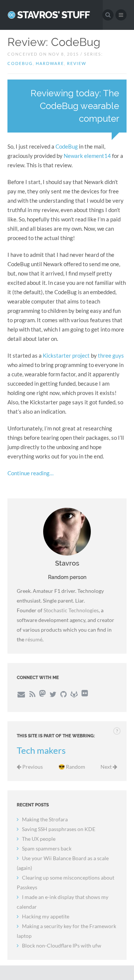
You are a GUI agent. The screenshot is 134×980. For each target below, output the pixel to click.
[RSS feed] (32, 694)
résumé (33, 639)
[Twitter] (53, 694)
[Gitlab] (74, 694)
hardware (50, 63)
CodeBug (66, 146)
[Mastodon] (42, 694)
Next (106, 766)
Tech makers (41, 750)
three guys (111, 355)
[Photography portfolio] (85, 694)
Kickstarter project (66, 355)
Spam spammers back (46, 848)
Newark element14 (87, 155)
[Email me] (21, 694)
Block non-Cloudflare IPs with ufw (61, 945)
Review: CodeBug (53, 42)
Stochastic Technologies (71, 610)
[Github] (63, 694)
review (76, 63)
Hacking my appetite (45, 916)
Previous (32, 766)
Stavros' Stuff (53, 15)
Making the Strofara (45, 819)
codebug (20, 63)
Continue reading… (30, 473)
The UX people (38, 839)
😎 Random (71, 766)
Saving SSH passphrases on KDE (58, 829)
